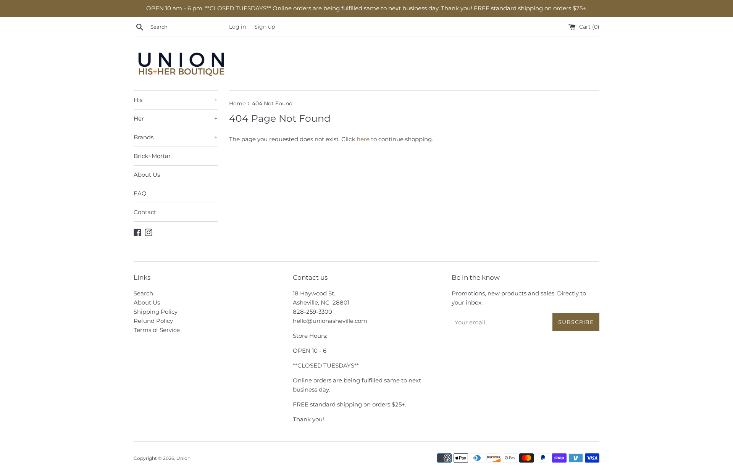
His (176, 99)
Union (183, 458)
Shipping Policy (156, 311)
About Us (147, 174)
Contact (145, 212)
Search (143, 293)
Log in (237, 27)
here (363, 139)
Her (176, 118)
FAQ (140, 193)
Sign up (264, 27)
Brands (176, 137)
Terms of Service (157, 330)
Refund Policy (153, 320)
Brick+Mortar (152, 156)
